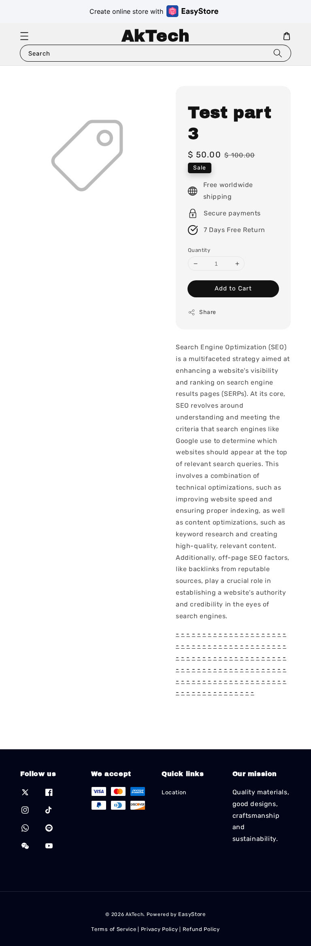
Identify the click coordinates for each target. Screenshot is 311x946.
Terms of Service (113, 929)
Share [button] (207, 312)
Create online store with (126, 11)
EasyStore (191, 914)
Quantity (199, 250)
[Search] (278, 53)
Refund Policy (201, 929)
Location (174, 792)
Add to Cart (233, 288)
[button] (24, 36)
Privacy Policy (159, 929)
